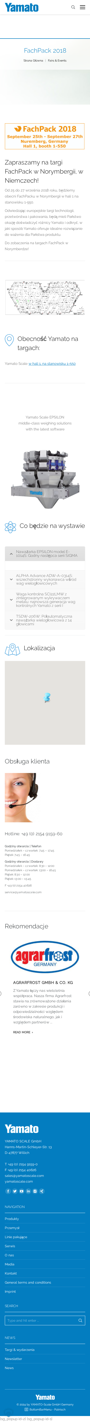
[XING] (42, 1191)
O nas (9, 1255)
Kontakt (11, 1273)
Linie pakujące (16, 1237)
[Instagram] (35, 1191)
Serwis (10, 1246)
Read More (21, 1032)
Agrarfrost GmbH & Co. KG (43, 982)
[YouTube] (21, 1191)
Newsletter (13, 1359)
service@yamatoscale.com (23, 892)
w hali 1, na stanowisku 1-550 (52, 363)
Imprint (10, 1291)
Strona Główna (33, 60)
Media (9, 1264)
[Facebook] (8, 1191)
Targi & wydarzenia (20, 1350)
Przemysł (12, 1228)
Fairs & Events (57, 60)
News (9, 1368)
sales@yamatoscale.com (24, 1176)
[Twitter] (15, 1191)
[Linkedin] (28, 1191)
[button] (45, 697)
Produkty (12, 1219)
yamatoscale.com (19, 1181)
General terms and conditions (28, 1282)
